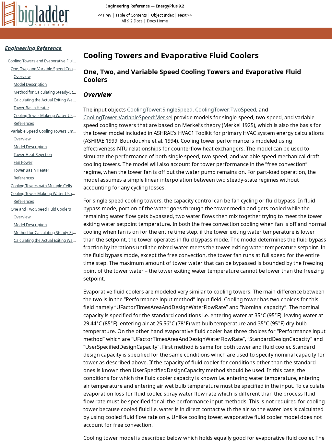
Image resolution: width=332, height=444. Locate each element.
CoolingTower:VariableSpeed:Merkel (127, 117)
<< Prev (104, 15)
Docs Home (157, 21)
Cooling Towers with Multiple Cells (41, 186)
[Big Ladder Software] (35, 14)
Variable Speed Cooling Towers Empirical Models (55, 131)
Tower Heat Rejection (33, 154)
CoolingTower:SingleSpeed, (160, 109)
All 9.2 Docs (132, 21)
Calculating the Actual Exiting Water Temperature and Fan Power (72, 100)
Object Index (162, 15)
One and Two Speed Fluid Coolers (41, 209)
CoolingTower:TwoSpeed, (226, 109)
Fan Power (23, 162)
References (24, 123)
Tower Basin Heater (31, 108)
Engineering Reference (33, 48)
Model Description (30, 84)
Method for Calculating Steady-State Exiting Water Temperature (71, 92)
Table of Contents (131, 15)
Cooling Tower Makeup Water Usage (46, 115)
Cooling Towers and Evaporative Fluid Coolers (49, 61)
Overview (22, 76)
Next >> (185, 15)
